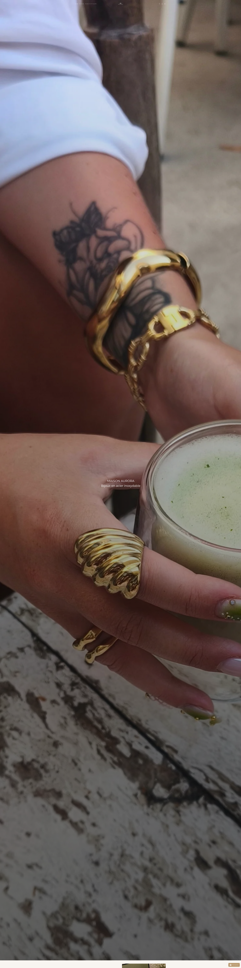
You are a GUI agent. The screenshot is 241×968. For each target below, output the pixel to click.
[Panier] (164, 3)
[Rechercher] (159, 3)
